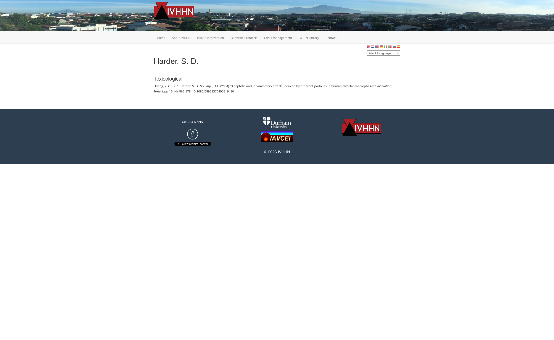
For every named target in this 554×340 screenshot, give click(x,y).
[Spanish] (398, 47)
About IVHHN (181, 38)
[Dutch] (372, 47)
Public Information (210, 38)
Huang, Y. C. (162, 86)
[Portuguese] (390, 47)
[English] (368, 47)
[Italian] (385, 47)
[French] (377, 47)
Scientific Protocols (244, 38)
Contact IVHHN (192, 122)
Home (161, 38)
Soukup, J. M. (209, 86)
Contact (331, 38)
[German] (381, 47)
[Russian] (394, 47)
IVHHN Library (309, 38)
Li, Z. (175, 86)
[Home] (181, 10)
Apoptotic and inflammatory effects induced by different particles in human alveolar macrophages (303, 86)
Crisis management (278, 38)
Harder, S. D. (189, 86)
